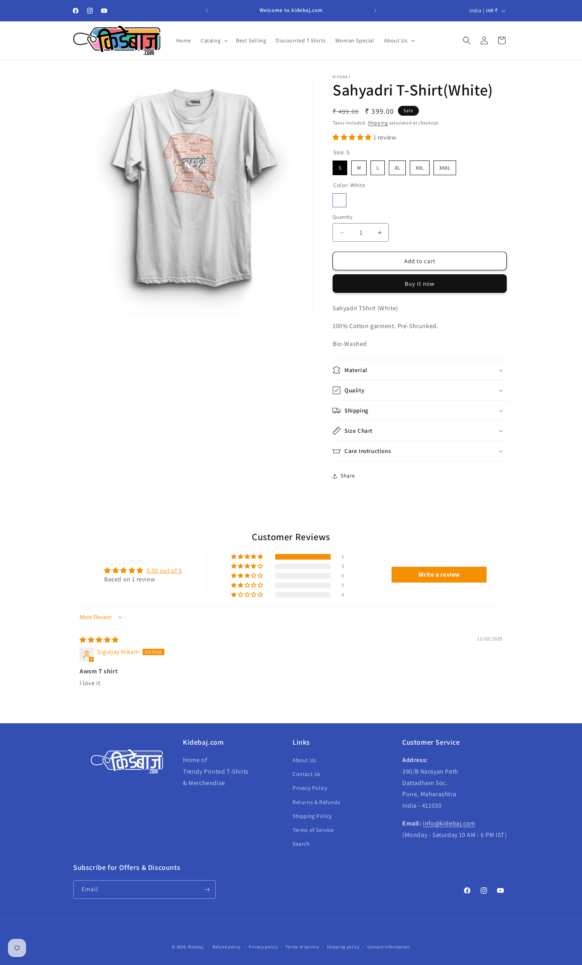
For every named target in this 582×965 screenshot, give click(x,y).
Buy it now (420, 283)
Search (301, 843)
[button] (213, 40)
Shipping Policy (312, 816)
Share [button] (347, 475)
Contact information (388, 947)
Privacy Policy (310, 787)
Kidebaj (196, 947)
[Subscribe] (206, 889)
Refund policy (227, 947)
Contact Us (307, 774)
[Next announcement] (375, 10)
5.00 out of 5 (164, 570)
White (339, 200)
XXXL (445, 166)
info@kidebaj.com (449, 823)
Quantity (342, 217)
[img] (99, 640)
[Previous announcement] (206, 10)
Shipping (378, 123)
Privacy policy (263, 947)
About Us (304, 760)
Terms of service (302, 947)
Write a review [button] (439, 574)
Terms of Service (313, 829)
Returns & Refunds (316, 802)
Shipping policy (343, 947)
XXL (420, 166)
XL (397, 166)
